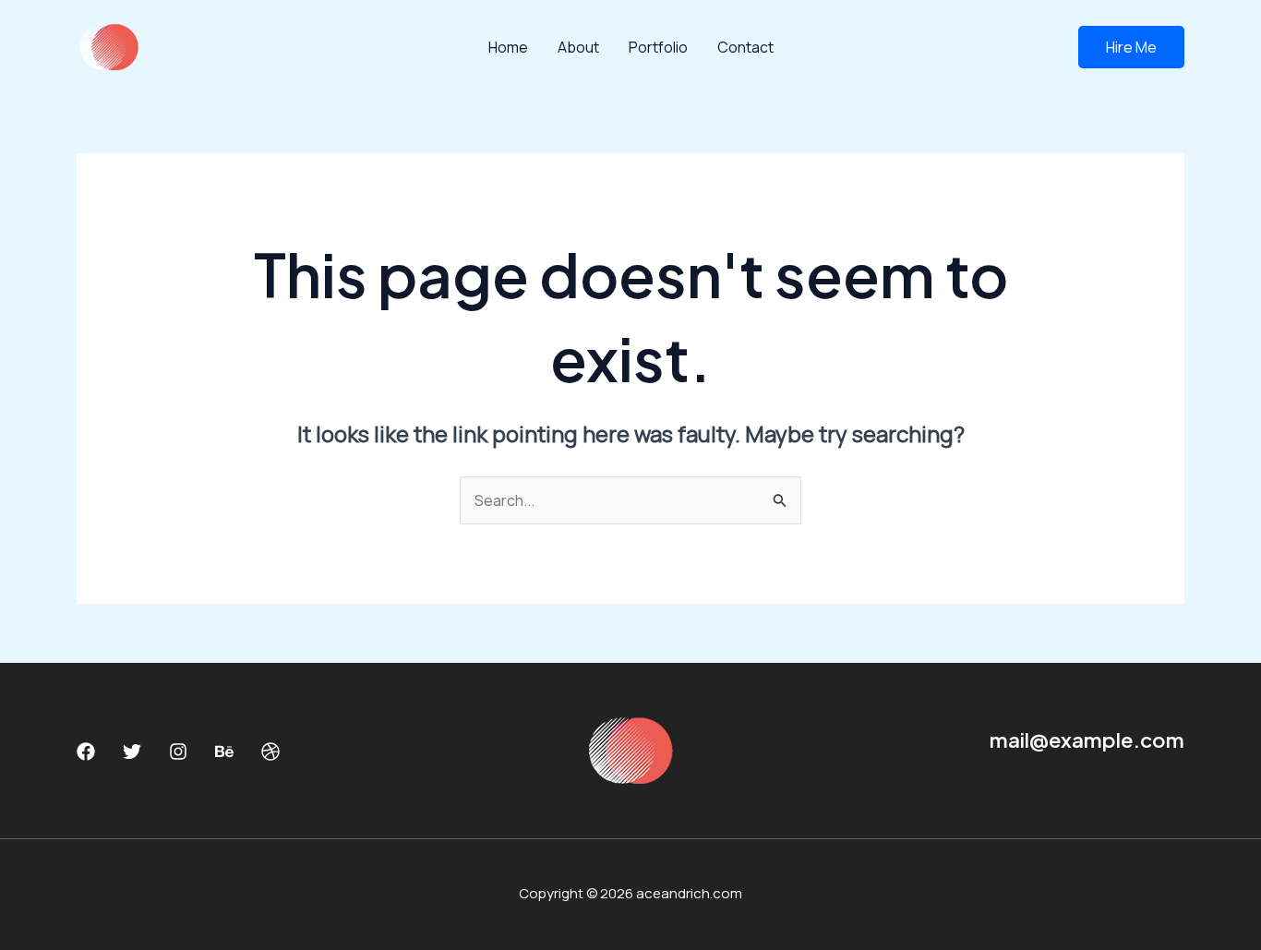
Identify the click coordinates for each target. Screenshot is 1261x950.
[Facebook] (86, 751)
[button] (1131, 47)
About (578, 47)
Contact (745, 47)
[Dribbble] (270, 751)
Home (508, 47)
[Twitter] (132, 751)
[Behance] (224, 751)
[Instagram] (178, 751)
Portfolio (658, 47)
